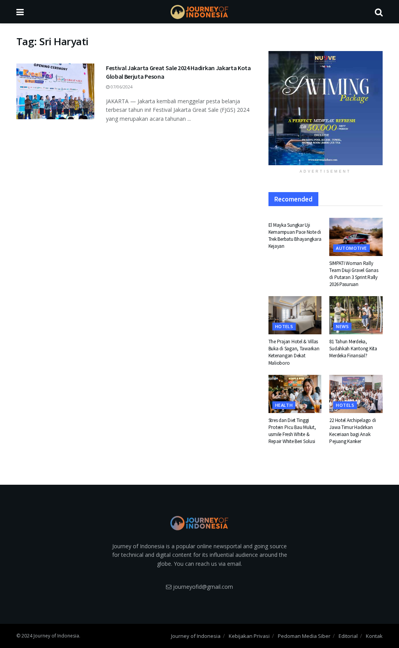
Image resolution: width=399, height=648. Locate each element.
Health (284, 405)
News (342, 326)
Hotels (284, 326)
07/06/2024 (120, 87)
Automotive (351, 248)
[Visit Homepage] (199, 12)
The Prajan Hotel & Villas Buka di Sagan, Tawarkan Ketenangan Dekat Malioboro (294, 352)
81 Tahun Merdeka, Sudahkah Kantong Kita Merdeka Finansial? (353, 348)
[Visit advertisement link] (325, 108)
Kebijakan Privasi (249, 635)
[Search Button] (379, 11)
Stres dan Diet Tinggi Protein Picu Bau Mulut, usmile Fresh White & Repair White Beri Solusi (292, 431)
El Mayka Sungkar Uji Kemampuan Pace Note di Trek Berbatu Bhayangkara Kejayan (294, 236)
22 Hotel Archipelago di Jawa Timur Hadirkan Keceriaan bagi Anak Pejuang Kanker (352, 431)
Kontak (374, 635)
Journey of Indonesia (196, 635)
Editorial (348, 635)
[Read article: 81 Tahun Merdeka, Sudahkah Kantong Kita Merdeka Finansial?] (356, 315)
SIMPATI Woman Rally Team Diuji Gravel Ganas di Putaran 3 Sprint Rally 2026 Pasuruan (353, 274)
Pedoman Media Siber (304, 635)
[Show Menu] (20, 11)
